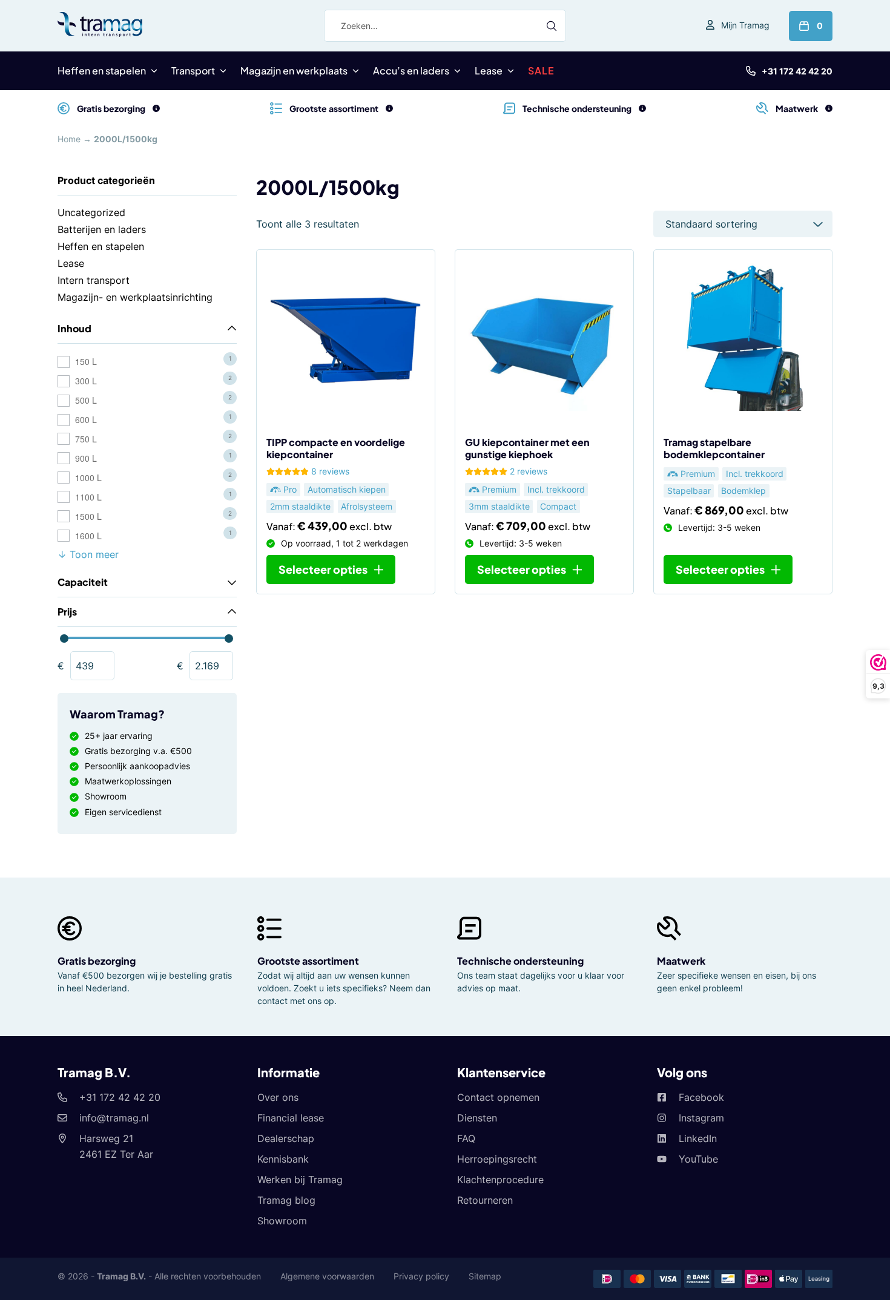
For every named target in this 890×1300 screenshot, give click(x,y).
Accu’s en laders (411, 70)
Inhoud (74, 328)
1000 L (88, 477)
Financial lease (290, 1118)
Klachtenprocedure (500, 1180)
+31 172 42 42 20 (797, 71)
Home (69, 139)
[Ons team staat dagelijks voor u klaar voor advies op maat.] (642, 108)
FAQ (466, 1138)
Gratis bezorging (97, 960)
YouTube (698, 1159)
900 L (86, 458)
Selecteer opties (323, 569)
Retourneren (485, 1200)
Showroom (282, 1221)
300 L (86, 381)
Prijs (67, 611)
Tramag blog (286, 1200)
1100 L (88, 497)
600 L (86, 419)
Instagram (701, 1118)
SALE (541, 70)
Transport (193, 70)
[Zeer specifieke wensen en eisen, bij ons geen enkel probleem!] (828, 108)
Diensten (477, 1118)
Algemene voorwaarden (327, 1276)
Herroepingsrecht (497, 1159)
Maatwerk (681, 960)
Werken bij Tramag (300, 1180)
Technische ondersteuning (520, 960)
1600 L (88, 536)
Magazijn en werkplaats (294, 70)
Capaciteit (83, 582)
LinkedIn (698, 1138)
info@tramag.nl (114, 1118)
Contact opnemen (498, 1097)
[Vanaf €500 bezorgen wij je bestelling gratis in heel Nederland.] (156, 108)
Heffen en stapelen (102, 70)
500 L (86, 400)
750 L (86, 439)
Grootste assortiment (308, 960)
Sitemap (485, 1276)
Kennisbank (283, 1159)
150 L (86, 361)
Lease (489, 70)
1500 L (88, 516)
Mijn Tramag (745, 25)
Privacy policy (421, 1276)
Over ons (277, 1097)
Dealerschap (285, 1138)
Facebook (701, 1097)
